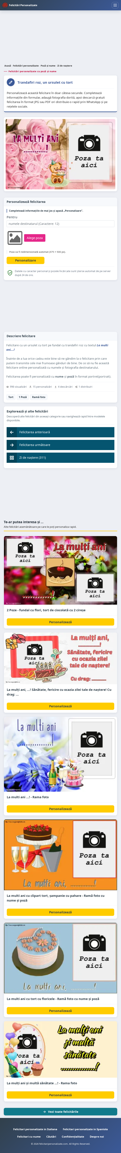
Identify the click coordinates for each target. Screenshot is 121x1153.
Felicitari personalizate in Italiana (35, 1129)
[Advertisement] (60, 38)
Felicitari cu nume (29, 1136)
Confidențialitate (73, 1136)
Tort (10, 397)
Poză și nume (48, 65)
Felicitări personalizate (26, 65)
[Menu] (115, 5)
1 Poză (23, 397)
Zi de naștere (64, 65)
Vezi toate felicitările (63, 1112)
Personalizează (60, 622)
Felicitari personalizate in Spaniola (85, 1129)
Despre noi (97, 1136)
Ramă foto (38, 397)
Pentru (12, 217)
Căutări (51, 1136)
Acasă (7, 65)
